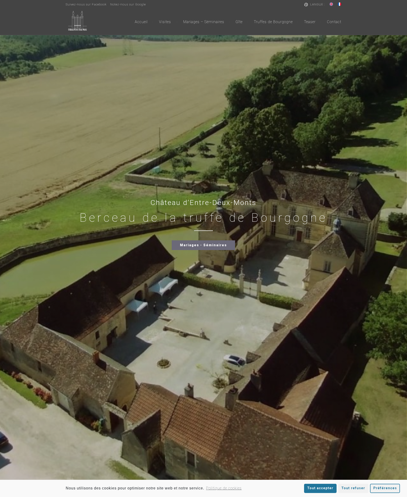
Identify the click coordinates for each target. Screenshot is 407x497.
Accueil (141, 22)
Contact (334, 22)
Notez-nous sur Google (128, 4)
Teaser (310, 22)
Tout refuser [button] (353, 488)
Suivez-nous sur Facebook (86, 4)
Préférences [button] (385, 488)
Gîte (239, 22)
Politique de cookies (224, 488)
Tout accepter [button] (320, 488)
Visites (165, 22)
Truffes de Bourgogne (273, 22)
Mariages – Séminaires (203, 22)
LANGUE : (317, 4)
